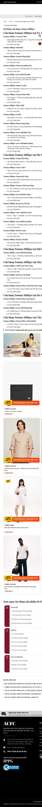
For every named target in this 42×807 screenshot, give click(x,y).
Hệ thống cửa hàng (11, 2)
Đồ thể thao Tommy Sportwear (22, 619)
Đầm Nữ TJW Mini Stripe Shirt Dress (16, 527)
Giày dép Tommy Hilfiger (20, 660)
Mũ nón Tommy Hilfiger (19, 665)
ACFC (5, 21)
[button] (39, 354)
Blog (11, 21)
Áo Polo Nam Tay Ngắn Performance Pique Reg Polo (20, 587)
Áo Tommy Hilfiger (18, 634)
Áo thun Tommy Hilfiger (19, 646)
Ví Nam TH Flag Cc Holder (13, 411)
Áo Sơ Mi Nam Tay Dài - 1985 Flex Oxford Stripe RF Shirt (21, 469)
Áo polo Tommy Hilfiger (19, 650)
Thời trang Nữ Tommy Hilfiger (21, 615)
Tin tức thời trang (11, 25)
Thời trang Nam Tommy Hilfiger (22, 611)
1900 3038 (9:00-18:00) (16, 751)
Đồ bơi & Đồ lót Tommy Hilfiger (22, 623)
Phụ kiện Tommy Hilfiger (19, 669)
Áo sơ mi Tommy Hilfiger (20, 642)
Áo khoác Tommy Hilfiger (20, 638)
